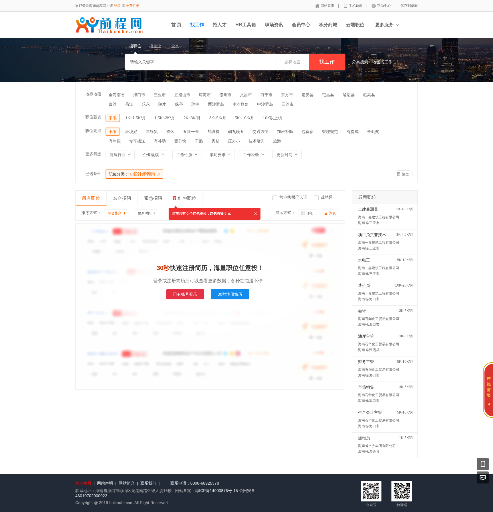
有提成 (353, 131)
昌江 (129, 104)
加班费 (213, 131)
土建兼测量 (368, 209)
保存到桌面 (409, 6)
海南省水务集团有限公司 (377, 446)
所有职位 (91, 198)
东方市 (287, 94)
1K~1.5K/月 (135, 118)
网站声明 (105, 483)
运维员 (364, 438)
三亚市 (160, 94)
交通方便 (260, 131)
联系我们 (148, 483)
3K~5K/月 (217, 118)
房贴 (215, 141)
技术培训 (256, 141)
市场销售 (366, 387)
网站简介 (127, 483)
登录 (117, 6)
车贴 (199, 141)
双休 (170, 131)
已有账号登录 (185, 294)
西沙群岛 (216, 104)
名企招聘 (122, 198)
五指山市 (182, 94)
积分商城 (328, 24)
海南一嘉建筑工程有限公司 (378, 217)
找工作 (197, 24)
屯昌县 (328, 94)
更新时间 (144, 213)
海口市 (139, 94)
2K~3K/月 (192, 118)
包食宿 (308, 131)
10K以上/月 (273, 118)
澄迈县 (349, 94)
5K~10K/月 (244, 118)
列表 (332, 213)
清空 (405, 174)
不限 (113, 118)
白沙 (113, 104)
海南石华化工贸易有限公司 (378, 319)
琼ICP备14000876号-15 (216, 490)
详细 (309, 213)
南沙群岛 (240, 104)
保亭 (179, 104)
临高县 (369, 94)
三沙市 (288, 104)
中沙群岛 (265, 104)
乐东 (146, 104)
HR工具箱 (245, 24)
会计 (362, 311)
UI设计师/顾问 (132, 174)
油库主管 (366, 336)
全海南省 (117, 94)
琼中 (195, 104)
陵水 (162, 104)
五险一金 (191, 131)
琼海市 (205, 94)
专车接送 (137, 141)
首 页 (176, 24)
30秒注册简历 (230, 294)
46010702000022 (91, 495)
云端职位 (355, 24)
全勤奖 (373, 131)
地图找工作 (382, 62)
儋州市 (225, 94)
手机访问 (356, 6)
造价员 (364, 285)
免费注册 (133, 6)
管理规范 (330, 131)
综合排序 (115, 213)
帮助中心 (384, 6)
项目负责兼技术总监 (376, 234)
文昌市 (246, 94)
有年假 (115, 141)
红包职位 (187, 198)
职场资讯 (274, 24)
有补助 (160, 141)
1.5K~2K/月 (164, 118)
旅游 (277, 141)
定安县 (308, 94)
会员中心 (301, 24)
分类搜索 (360, 62)
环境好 (131, 131)
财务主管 (366, 361)
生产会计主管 (370, 412)
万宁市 (266, 94)
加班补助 (285, 131)
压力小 (234, 141)
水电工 (364, 260)
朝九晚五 (236, 131)
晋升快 (180, 141)
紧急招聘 (153, 198)
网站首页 (328, 6)
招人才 (220, 24)
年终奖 (152, 131)
